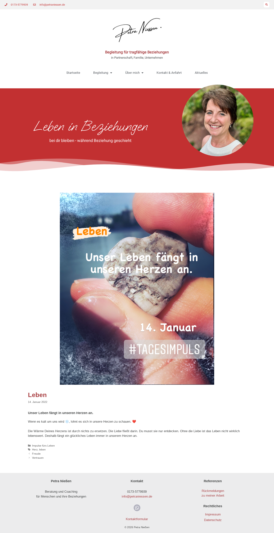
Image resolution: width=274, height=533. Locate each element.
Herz (35, 449)
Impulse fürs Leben (43, 445)
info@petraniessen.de (137, 496)
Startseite (73, 73)
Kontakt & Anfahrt (169, 73)
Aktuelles (201, 73)
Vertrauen (38, 457)
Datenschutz (213, 520)
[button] (266, 4)
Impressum (213, 514)
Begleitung (100, 73)
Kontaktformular (137, 519)
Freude (36, 453)
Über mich (132, 73)
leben (42, 449)
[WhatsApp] (137, 507)
